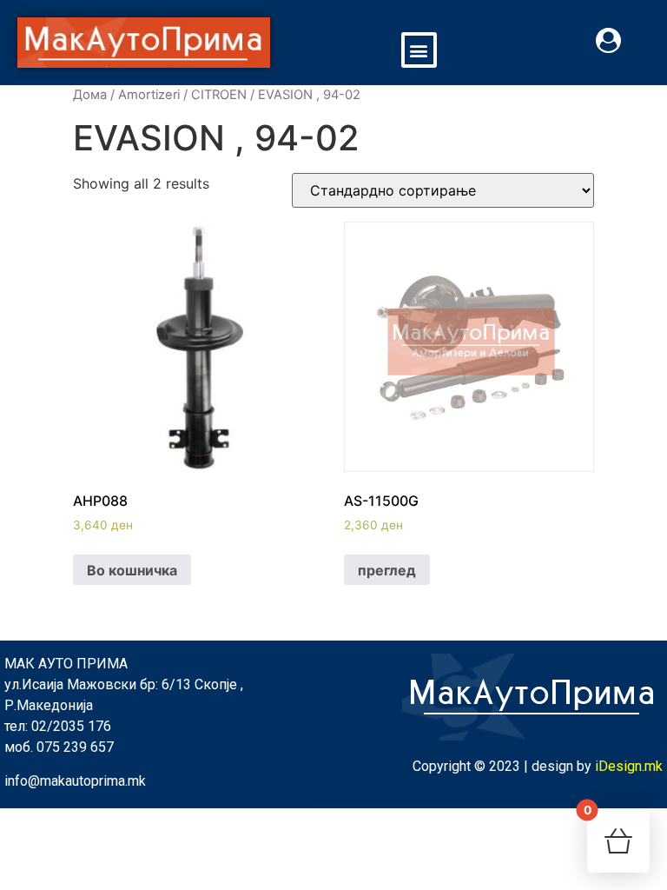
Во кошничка (132, 570)
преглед (387, 570)
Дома (90, 95)
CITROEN (219, 95)
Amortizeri (149, 95)
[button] (419, 50)
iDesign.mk (629, 766)
